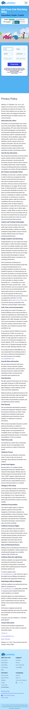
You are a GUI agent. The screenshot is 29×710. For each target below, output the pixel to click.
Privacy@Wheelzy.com (7, 636)
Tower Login (4, 685)
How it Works (4, 667)
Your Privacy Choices (9, 695)
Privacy (16, 73)
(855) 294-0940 (5, 639)
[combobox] (8, 49)
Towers (3, 682)
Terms (12, 73)
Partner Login (4, 675)
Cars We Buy (4, 665)
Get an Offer (4, 660)
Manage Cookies (5, 691)
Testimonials (4, 662)
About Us (18, 677)
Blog (2, 669)
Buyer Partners (5, 677)
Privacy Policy (4, 697)
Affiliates (3, 680)
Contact (18, 662)
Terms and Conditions (21, 680)
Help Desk (18, 660)
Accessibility (19, 667)
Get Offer (15, 64)
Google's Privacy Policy (17, 300)
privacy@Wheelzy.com (7, 358)
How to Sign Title (20, 665)
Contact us (4, 633)
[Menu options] (26, 2)
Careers (18, 675)
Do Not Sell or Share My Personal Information (12, 693)
